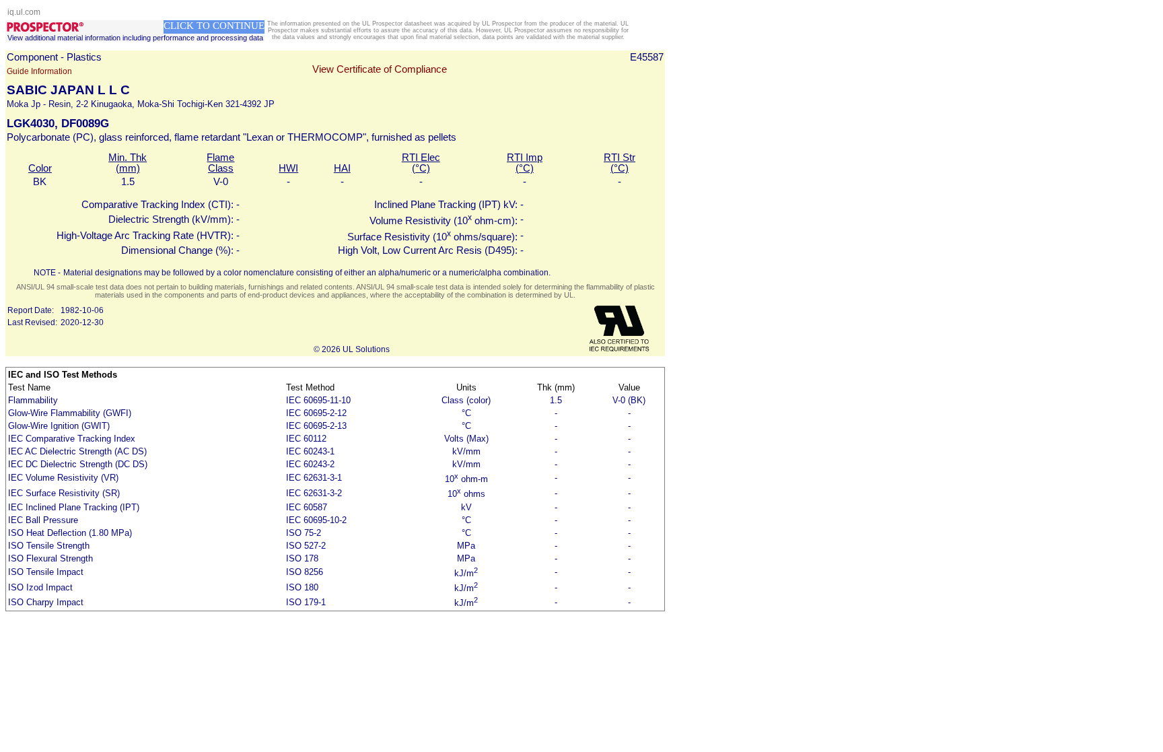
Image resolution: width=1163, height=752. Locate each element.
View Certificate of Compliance (379, 69)
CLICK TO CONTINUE (214, 25)
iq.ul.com (23, 12)
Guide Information (39, 71)
